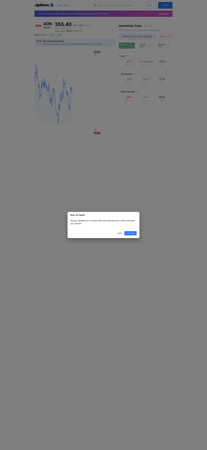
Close (120, 233)
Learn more (130, 233)
